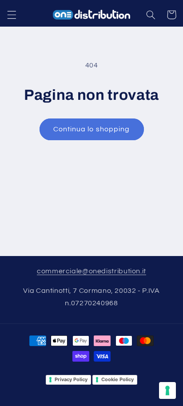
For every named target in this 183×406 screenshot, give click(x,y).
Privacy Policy (71, 379)
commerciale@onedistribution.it (91, 271)
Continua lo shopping (91, 129)
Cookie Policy (117, 379)
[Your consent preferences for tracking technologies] (167, 390)
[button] (11, 14)
